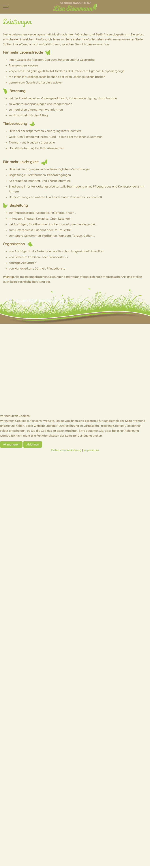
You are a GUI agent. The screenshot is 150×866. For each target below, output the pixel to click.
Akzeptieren (11, 444)
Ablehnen (32, 444)
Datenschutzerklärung (66, 450)
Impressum (91, 450)
